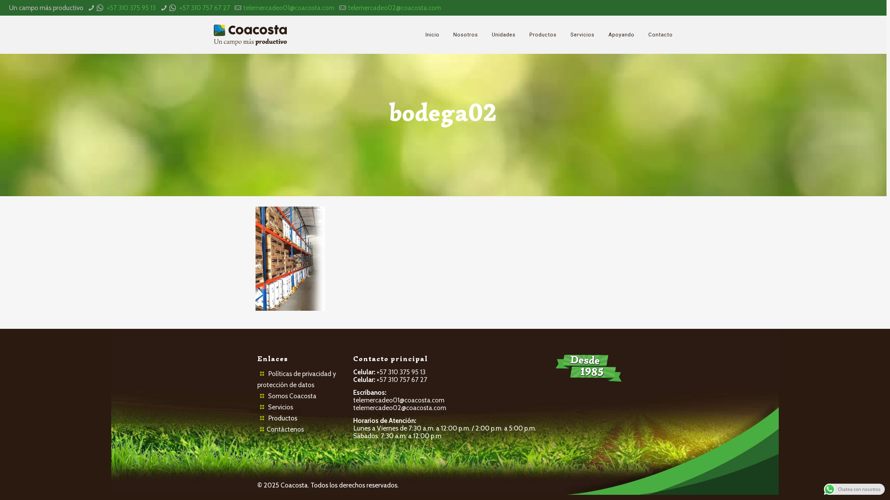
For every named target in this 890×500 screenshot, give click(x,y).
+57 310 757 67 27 (204, 8)
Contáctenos (285, 429)
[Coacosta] (250, 35)
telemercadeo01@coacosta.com (288, 8)
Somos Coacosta (292, 396)
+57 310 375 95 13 (131, 8)
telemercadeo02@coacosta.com (394, 8)
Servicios (280, 407)
